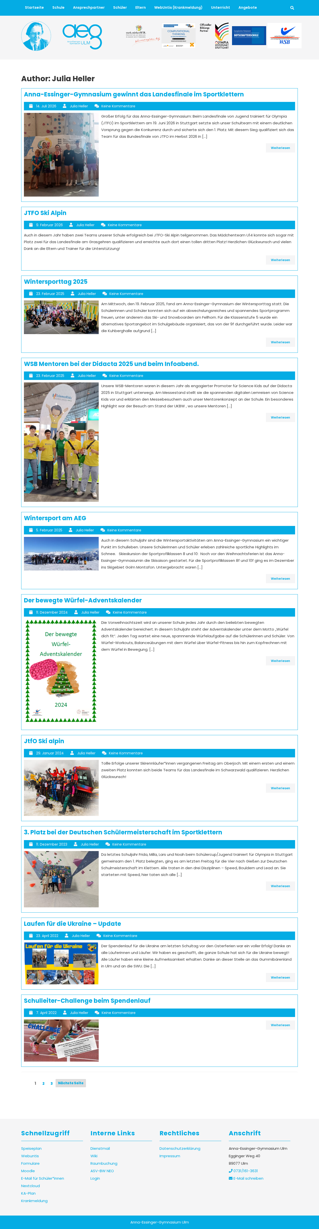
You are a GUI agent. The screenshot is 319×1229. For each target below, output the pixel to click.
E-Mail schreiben (248, 1178)
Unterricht (220, 7)
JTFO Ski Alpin (45, 213)
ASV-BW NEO (102, 1170)
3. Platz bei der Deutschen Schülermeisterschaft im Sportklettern (123, 832)
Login (95, 1178)
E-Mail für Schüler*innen (42, 1178)
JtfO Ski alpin (44, 741)
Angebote (248, 7)
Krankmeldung (34, 1200)
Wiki (93, 1155)
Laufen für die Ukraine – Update (72, 924)
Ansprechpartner (89, 7)
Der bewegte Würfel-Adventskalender (83, 600)
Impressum (170, 1155)
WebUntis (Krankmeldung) (178, 7)
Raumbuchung (103, 1163)
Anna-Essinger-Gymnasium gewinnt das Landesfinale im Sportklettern (134, 94)
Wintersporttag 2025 (55, 282)
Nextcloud (30, 1185)
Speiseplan (31, 1148)
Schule (58, 7)
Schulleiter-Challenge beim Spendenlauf (87, 1001)
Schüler (120, 7)
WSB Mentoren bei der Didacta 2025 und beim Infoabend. (111, 364)
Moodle (28, 1170)
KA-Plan (28, 1193)
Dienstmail (100, 1148)
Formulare (30, 1163)
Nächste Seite (70, 1083)
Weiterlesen (280, 148)
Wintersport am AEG (55, 518)
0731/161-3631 (245, 1170)
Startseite (34, 7)
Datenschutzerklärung (180, 1148)
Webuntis (30, 1155)
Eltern (140, 7)
